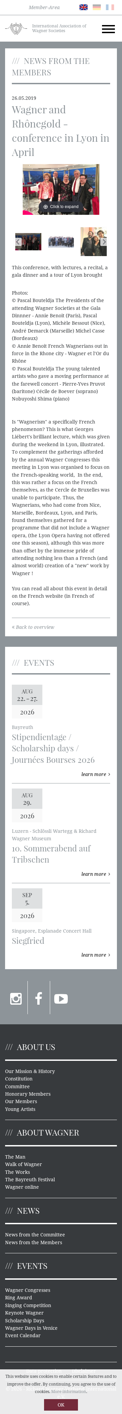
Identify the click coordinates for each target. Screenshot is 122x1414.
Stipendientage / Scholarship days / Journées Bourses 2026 (53, 748)
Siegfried (28, 940)
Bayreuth (22, 727)
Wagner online (22, 1187)
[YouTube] (61, 997)
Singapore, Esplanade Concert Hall (52, 931)
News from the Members (33, 1242)
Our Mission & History (30, 1071)
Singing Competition (28, 1305)
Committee (17, 1086)
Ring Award (18, 1297)
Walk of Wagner (23, 1164)
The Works (17, 1172)
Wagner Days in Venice (31, 1328)
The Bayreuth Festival (30, 1179)
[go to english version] (83, 6)
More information (68, 1391)
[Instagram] (16, 997)
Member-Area (44, 7)
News (28, 1210)
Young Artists (20, 1109)
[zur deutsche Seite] (97, 6)
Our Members (21, 1101)
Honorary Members (27, 1094)
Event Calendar (23, 1335)
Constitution (19, 1078)
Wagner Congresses (27, 1290)
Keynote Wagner (24, 1313)
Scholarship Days (24, 1320)
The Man (15, 1157)
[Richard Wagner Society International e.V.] (16, 28)
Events (32, 1265)
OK (61, 1405)
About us (36, 1046)
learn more (93, 774)
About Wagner (48, 1132)
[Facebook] (39, 997)
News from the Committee (35, 1234)
